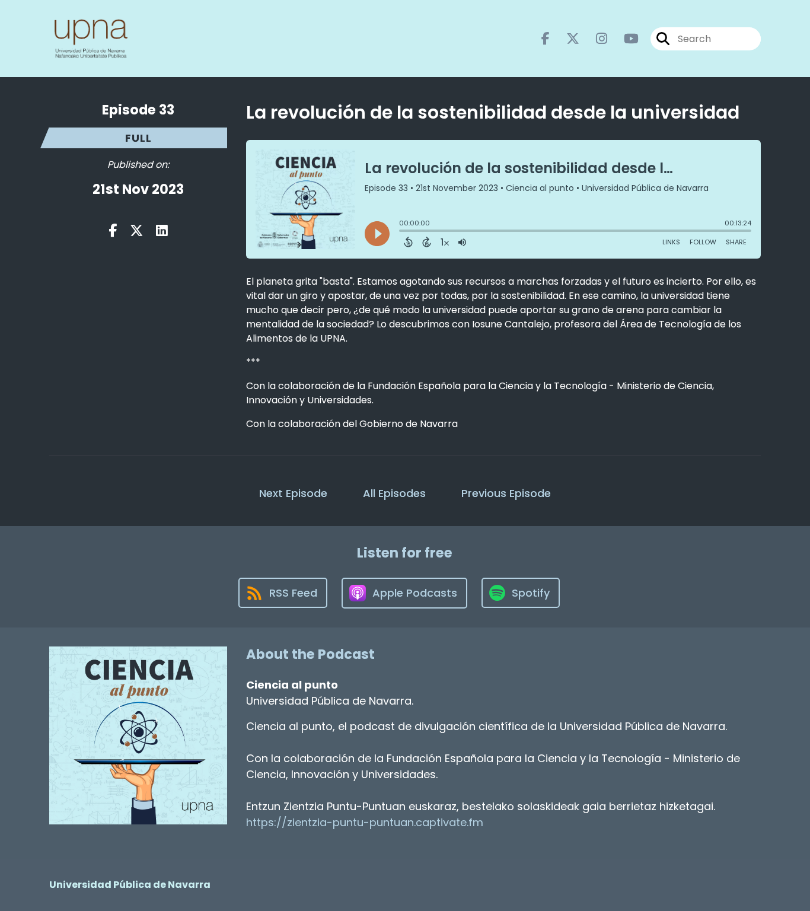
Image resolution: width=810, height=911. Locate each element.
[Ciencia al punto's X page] (565, 39)
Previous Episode (506, 493)
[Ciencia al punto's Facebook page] (545, 39)
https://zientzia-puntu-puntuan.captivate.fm (364, 822)
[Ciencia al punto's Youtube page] (624, 39)
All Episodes (394, 493)
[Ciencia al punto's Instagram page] (594, 39)
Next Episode (293, 493)
